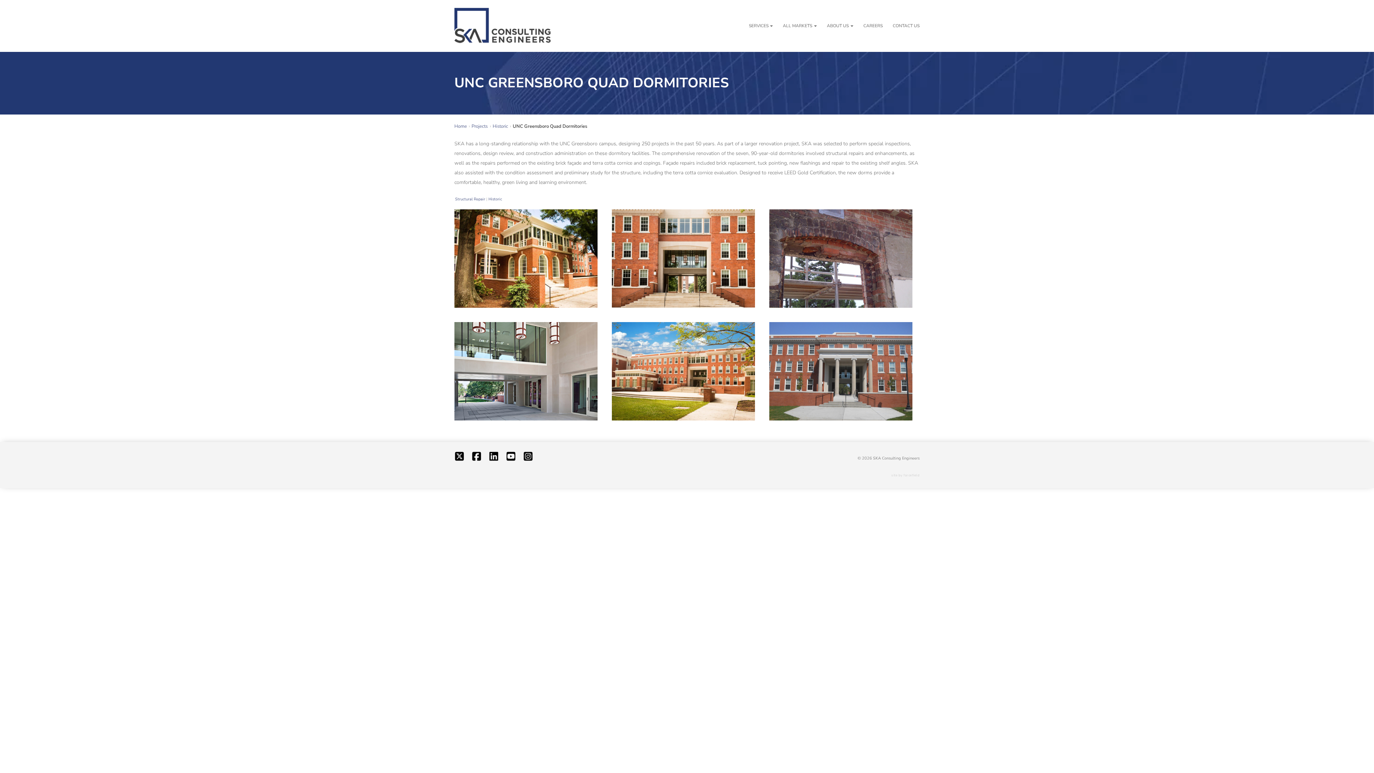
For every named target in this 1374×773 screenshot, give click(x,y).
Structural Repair (470, 199)
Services (759, 26)
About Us (838, 26)
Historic (495, 199)
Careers (873, 26)
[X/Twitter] (459, 458)
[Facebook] (477, 458)
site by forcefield (905, 475)
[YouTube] (511, 458)
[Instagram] (528, 458)
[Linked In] (494, 458)
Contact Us (906, 26)
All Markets (797, 26)
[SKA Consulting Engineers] (502, 26)
